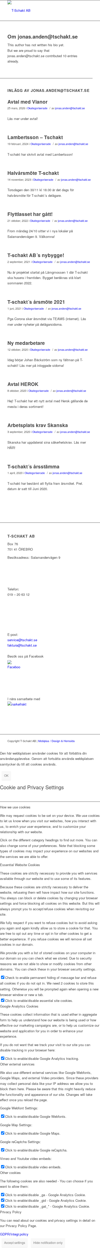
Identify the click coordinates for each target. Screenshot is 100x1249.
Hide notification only (48, 1242)
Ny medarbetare (26, 342)
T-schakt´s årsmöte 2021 (36, 301)
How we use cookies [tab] (15, 807)
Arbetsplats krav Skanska (37, 425)
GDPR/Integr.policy (14, 1234)
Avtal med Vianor (27, 101)
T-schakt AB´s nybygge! (35, 255)
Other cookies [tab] (10, 1172)
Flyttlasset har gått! (30, 214)
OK (6, 775)
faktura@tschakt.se (22, 645)
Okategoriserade (37, 108)
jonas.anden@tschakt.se (70, 108)
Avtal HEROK (22, 384)
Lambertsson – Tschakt (35, 137)
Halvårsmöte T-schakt (33, 172)
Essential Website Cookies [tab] (20, 864)
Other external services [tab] (17, 1064)
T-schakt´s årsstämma (33, 466)
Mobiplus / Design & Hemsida (56, 741)
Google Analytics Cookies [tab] (19, 1006)
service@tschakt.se (22, 639)
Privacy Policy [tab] (11, 1211)
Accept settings (14, 1242)
